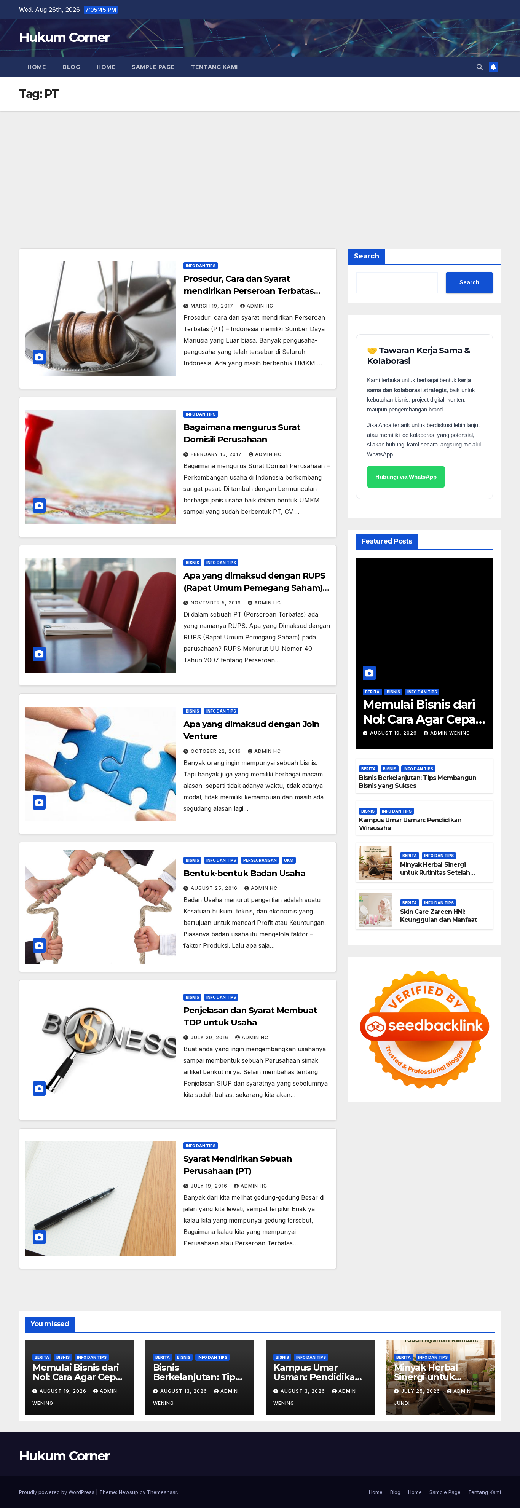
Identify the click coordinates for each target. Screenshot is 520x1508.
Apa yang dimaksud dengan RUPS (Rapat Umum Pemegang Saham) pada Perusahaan (254, 588)
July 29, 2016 (210, 1037)
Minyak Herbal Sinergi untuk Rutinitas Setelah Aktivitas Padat (435, 873)
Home (36, 67)
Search (366, 256)
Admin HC (260, 306)
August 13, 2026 (184, 1391)
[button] (480, 67)
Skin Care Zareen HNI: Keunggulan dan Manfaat (438, 916)
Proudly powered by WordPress (57, 1492)
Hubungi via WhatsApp (406, 477)
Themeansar (162, 1492)
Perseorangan (260, 860)
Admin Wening (450, 733)
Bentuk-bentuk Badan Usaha (244, 873)
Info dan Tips (200, 265)
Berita (372, 692)
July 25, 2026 (421, 1391)
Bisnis (192, 562)
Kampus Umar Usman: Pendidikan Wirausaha (317, 1377)
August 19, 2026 (394, 733)
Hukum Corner (64, 37)
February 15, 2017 (217, 454)
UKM (288, 860)
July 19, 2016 (210, 1186)
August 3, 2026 (304, 1391)
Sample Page (153, 67)
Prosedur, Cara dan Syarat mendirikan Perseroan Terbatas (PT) (248, 291)
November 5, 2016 (216, 603)
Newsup (128, 1492)
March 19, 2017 (213, 306)
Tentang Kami (214, 67)
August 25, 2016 (215, 888)
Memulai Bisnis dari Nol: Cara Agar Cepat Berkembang (421, 719)
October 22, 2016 (216, 751)
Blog (71, 67)
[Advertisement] (260, 168)
